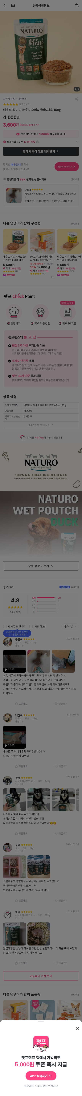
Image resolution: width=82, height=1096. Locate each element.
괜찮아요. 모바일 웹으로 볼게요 (41, 1086)
